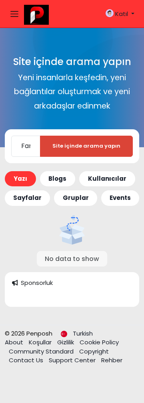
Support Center (73, 360)
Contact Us (27, 360)
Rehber (111, 360)
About (15, 342)
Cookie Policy (99, 342)
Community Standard (42, 351)
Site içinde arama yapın (86, 146)
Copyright (94, 351)
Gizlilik (66, 342)
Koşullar (41, 342)
